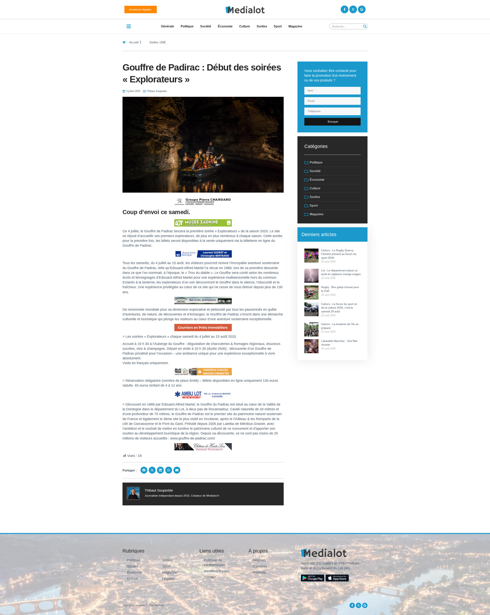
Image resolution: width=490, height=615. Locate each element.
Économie (225, 26)
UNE (163, 42)
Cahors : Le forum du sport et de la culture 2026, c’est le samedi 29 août (339, 307)
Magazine (295, 26)
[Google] (362, 9)
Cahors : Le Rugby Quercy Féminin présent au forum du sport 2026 (338, 254)
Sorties (262, 26)
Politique (187, 26)
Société (205, 26)
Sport (278, 26)
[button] (143, 470)
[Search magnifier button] (365, 26)
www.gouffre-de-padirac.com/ (192, 438)
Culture (244, 26)
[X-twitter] (353, 9)
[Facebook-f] (344, 9)
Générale (167, 26)
